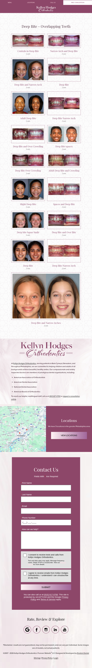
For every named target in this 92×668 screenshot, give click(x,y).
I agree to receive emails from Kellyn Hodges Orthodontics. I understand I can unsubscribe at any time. (48, 575)
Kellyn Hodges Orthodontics (24, 363)
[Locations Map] (23, 429)
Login (56, 658)
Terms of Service (48, 599)
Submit (46, 587)
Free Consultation (77, 2)
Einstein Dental (83, 653)
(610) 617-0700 (51, 595)
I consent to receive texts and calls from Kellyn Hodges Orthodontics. (47, 559)
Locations (31, 2)
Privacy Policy (47, 658)
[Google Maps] (27, 629)
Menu (10, 2)
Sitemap (37, 658)
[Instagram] (46, 629)
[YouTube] (64, 629)
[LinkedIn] (55, 629)
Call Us (53, 2)
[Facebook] (37, 629)
